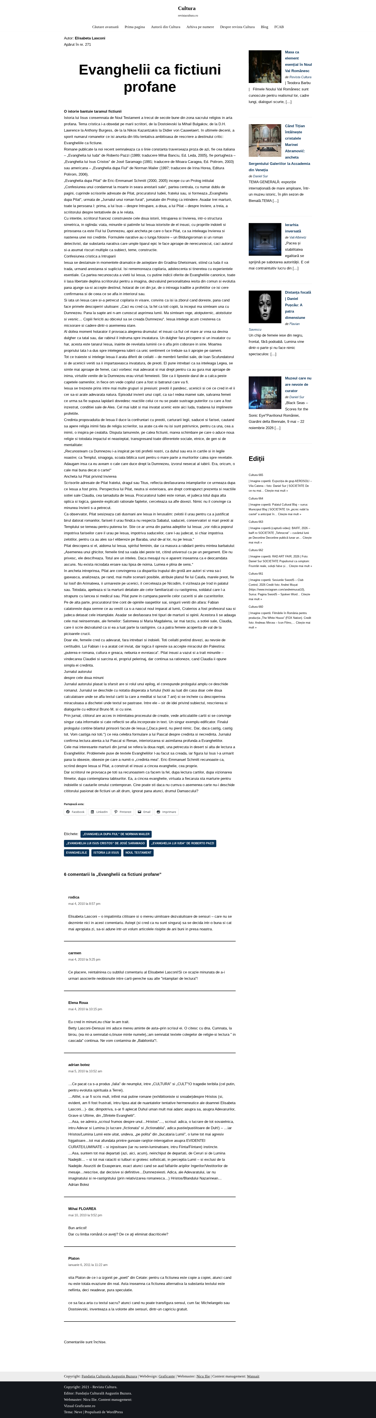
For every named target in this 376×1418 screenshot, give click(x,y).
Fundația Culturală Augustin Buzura (103, 1393)
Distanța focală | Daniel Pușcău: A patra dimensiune (298, 305)
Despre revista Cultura (237, 27)
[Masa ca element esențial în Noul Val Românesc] (265, 82)
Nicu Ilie (203, 1376)
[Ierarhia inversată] (265, 254)
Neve (78, 1412)
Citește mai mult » (276, 490)
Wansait (253, 1376)
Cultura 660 (256, 606)
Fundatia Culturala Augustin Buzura (109, 1376)
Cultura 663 (256, 521)
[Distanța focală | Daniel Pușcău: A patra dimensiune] (265, 322)
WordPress (114, 1412)
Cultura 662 (256, 550)
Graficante (167, 1376)
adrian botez (79, 1065)
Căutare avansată (105, 27)
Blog (264, 27)
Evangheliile (76, 852)
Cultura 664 (256, 498)
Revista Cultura (300, 77)
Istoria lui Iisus (106, 852)
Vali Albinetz (297, 237)
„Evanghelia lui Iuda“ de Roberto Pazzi (182, 843)
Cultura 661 (256, 573)
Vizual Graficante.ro (79, 1406)
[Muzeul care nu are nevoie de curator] (265, 408)
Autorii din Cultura (165, 27)
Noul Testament (138, 852)
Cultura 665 (256, 475)
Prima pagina (135, 27)
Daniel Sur (260, 176)
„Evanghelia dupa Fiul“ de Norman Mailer (116, 834)
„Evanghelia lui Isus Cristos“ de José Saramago (105, 843)
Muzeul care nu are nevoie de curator (298, 384)
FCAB (279, 27)
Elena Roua (78, 1003)
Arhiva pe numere (200, 27)
